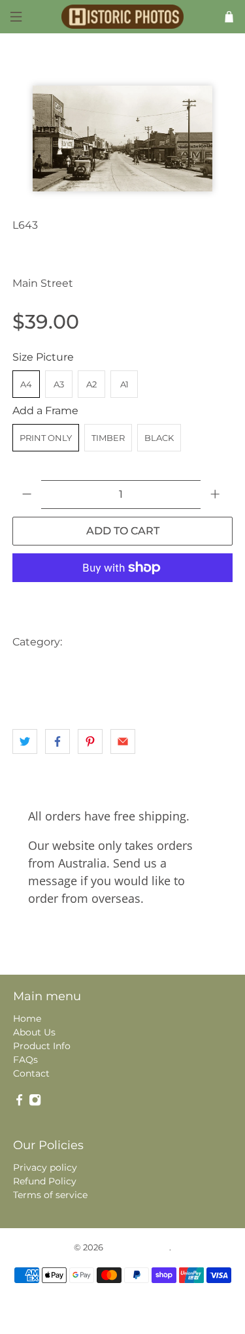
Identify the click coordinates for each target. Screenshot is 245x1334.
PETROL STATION (147, 668)
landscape (38, 668)
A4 (26, 384)
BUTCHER (157, 642)
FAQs (25, 1060)
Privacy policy (45, 1167)
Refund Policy (44, 1181)
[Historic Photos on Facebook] (19, 1103)
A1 (124, 384)
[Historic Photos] (122, 17)
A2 (91, 384)
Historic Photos (137, 1247)
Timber (108, 437)
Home (27, 1018)
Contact (31, 1073)
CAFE (205, 642)
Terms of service (50, 1195)
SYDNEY (135, 694)
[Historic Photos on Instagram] (35, 1103)
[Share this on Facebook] (57, 741)
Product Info (42, 1046)
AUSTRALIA (96, 642)
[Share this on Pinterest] (90, 741)
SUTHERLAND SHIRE (60, 694)
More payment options (123, 600)
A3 (59, 384)
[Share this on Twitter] (24, 741)
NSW (85, 668)
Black (159, 437)
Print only (46, 437)
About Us (34, 1032)
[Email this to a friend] (122, 741)
